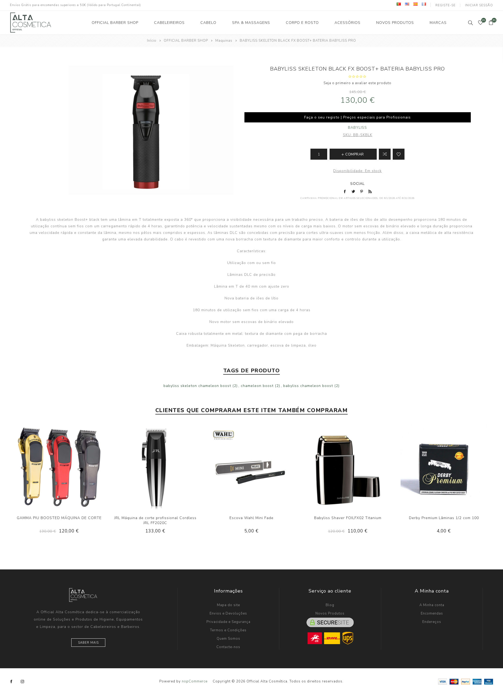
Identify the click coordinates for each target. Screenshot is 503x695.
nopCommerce (194, 681)
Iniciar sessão (479, 5)
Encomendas (432, 613)
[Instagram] (22, 681)
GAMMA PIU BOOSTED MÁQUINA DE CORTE (59, 517)
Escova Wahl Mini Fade (251, 517)
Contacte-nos (228, 647)
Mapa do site (228, 605)
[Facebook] (11, 681)
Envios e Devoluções (228, 613)
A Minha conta (431, 605)
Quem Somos (228, 638)
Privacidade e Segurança (228, 621)
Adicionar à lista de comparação (385, 154)
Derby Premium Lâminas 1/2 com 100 (444, 517)
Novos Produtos (330, 613)
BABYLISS (357, 127)
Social (357, 183)
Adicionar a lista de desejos (398, 154)
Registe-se (445, 5)
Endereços (431, 621)
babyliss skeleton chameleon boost (197, 385)
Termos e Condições (228, 630)
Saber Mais (88, 643)
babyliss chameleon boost (308, 385)
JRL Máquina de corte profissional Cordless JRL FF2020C (155, 520)
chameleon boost (257, 385)
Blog (330, 605)
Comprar (70, 466)
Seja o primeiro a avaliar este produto (357, 83)
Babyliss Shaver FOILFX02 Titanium (347, 517)
